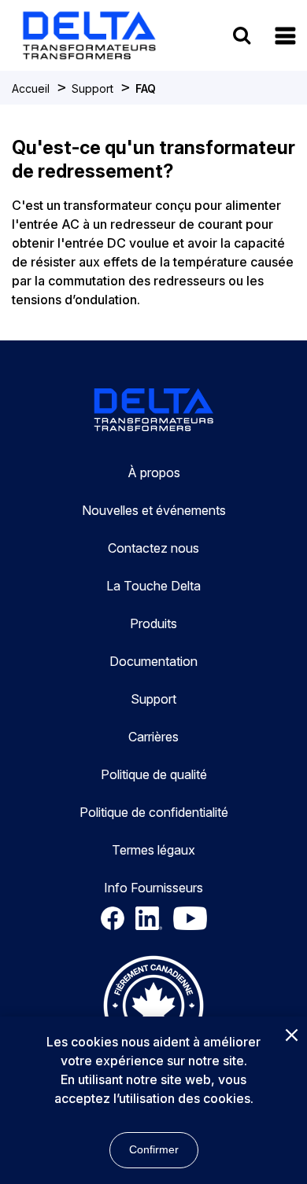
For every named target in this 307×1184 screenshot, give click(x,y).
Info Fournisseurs (153, 887)
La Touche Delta (153, 586)
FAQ (145, 88)
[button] (285, 35)
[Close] (291, 1036)
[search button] (241, 35)
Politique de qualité (154, 774)
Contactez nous (153, 548)
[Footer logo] (153, 412)
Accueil (31, 88)
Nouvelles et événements (154, 510)
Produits (153, 623)
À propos (154, 472)
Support (92, 88)
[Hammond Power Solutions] (90, 35)
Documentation (153, 661)
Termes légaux (153, 850)
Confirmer (154, 1149)
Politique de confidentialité (154, 812)
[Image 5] (153, 1008)
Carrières (153, 737)
